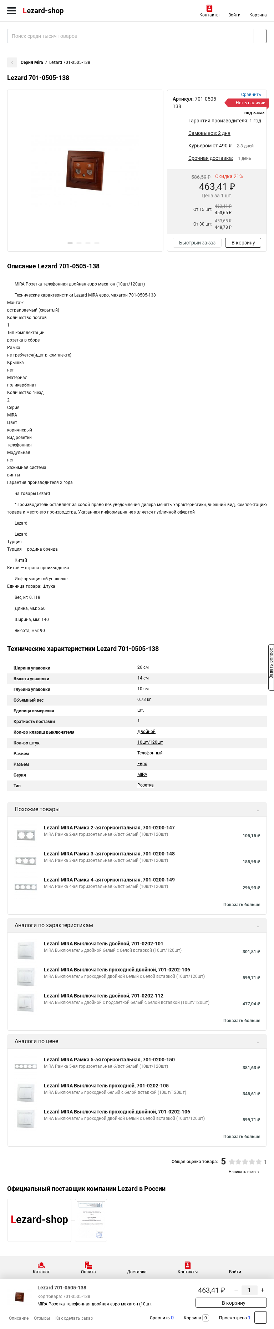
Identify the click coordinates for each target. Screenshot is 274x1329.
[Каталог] (11, 10)
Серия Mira (32, 62)
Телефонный (150, 753)
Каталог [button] (41, 1271)
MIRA (142, 774)
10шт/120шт (150, 742)
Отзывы (42, 1318)
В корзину (243, 243)
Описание (19, 1318)
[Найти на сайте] (260, 36)
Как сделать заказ (74, 1318)
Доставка (137, 1271)
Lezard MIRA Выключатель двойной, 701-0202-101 (103, 943)
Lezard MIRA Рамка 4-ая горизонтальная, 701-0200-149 (109, 880)
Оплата (88, 1271)
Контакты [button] (209, 14)
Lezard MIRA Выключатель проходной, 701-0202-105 (106, 1085)
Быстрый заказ (197, 243)
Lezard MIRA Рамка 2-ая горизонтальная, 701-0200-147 (109, 827)
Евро (142, 763)
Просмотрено (233, 1317)
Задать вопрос (271, 664)
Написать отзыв (244, 1171)
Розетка (145, 785)
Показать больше (241, 904)
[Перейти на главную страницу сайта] (53, 10)
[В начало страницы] (260, 1317)
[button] (70, 243)
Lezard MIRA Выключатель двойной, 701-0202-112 (103, 996)
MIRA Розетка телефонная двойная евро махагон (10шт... (95, 1304)
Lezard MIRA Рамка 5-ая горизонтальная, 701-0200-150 (109, 1059)
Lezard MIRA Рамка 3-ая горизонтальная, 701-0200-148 (109, 853)
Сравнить (160, 1317)
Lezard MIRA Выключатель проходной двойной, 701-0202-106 (117, 969)
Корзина (258, 14)
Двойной (146, 731)
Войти (234, 14)
